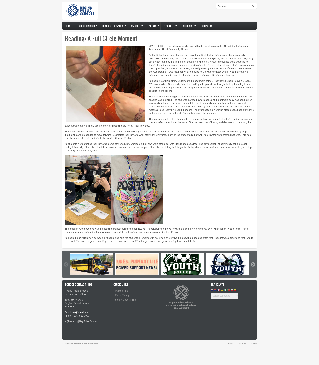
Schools (135, 26)
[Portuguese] (228, 291)
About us (241, 343)
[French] (218, 291)
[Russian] (232, 291)
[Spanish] (235, 291)
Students (169, 26)
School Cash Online (125, 299)
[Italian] (225, 291)
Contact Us (207, 26)
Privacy (253, 343)
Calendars (187, 26)
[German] (222, 291)
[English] (212, 291)
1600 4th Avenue (74, 299)
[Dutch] (215, 291)
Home (68, 26)
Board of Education (112, 26)
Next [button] (252, 264)
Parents (152, 26)
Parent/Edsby (122, 295)
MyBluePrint (121, 290)
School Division (86, 26)
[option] (91, 264)
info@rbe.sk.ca (80, 312)
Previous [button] (66, 264)
